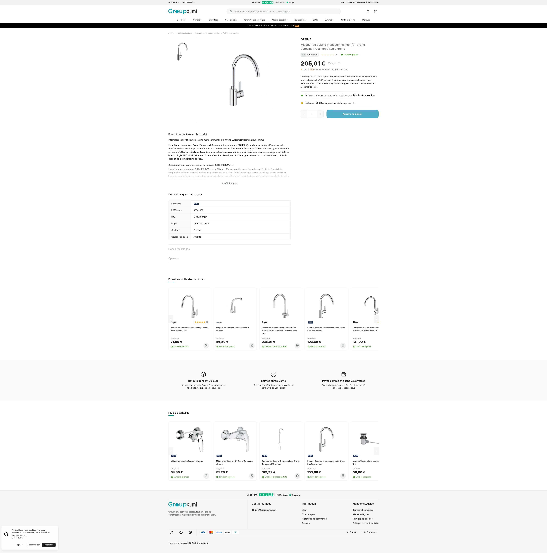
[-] (304, 114)
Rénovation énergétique (254, 20)
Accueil (171, 33)
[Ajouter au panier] (206, 345)
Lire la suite (17, 538)
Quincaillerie (300, 20)
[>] (376, 319)
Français (189, 2)
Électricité (181, 20)
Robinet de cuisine (231, 33)
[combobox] (284, 11)
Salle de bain (231, 20)
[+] (320, 114)
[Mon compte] (368, 11)
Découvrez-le (341, 69)
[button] (330, 55)
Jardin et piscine (348, 20)
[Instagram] (171, 532)
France (174, 2)
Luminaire (329, 20)
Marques (366, 20)
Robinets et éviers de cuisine (207, 33)
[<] (170, 319)
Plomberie (197, 20)
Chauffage (213, 20)
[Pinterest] (190, 532)
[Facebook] (181, 532)
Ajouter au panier (352, 114)
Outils (315, 20)
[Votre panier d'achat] (376, 11)
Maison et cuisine (279, 20)
